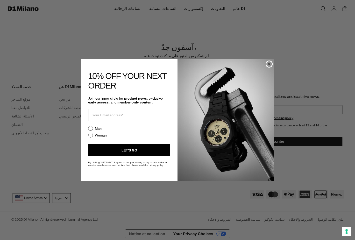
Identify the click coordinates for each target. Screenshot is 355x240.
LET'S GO (129, 150)
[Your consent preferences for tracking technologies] (346, 231)
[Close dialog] (269, 64)
